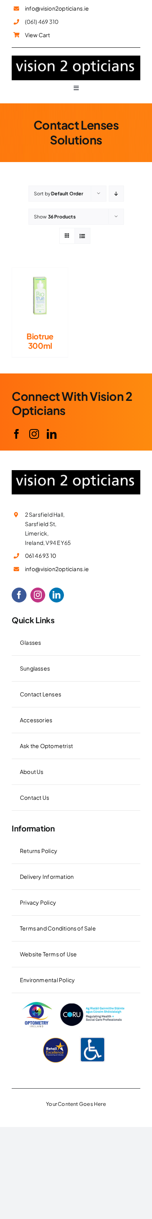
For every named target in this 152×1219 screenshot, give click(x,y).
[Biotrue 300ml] (40, 272)
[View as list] (82, 235)
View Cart (37, 34)
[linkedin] (52, 434)
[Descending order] (116, 194)
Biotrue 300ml (40, 340)
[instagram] (34, 434)
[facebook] (16, 434)
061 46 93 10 (41, 555)
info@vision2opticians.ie (57, 8)
